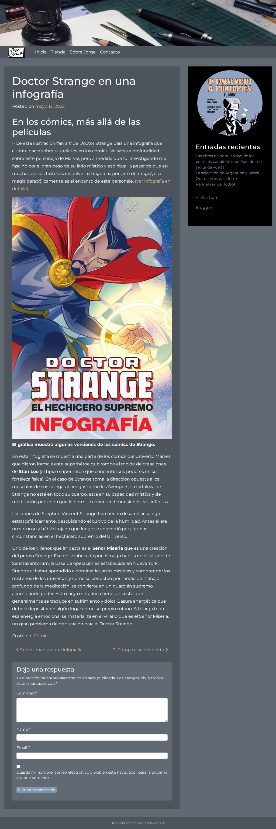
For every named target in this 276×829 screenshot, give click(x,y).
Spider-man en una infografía (50, 649)
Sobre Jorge (83, 52)
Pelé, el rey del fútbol (215, 184)
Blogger (204, 207)
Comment (26, 693)
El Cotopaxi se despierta (138, 649)
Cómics (42, 635)
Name (22, 729)
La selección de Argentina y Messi (227, 172)
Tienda (58, 52)
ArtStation (206, 197)
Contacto (110, 52)
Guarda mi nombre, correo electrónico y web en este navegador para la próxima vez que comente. (91, 775)
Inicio (41, 52)
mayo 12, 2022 (50, 106)
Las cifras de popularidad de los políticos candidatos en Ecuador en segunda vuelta (229, 161)
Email (21, 747)
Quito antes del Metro (216, 178)
